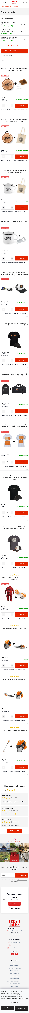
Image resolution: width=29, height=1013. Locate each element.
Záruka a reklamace (14, 973)
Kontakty (14, 963)
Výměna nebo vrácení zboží (14, 968)
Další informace (23, 998)
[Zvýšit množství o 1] (12, 105)
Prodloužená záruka (14, 965)
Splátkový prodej (14, 978)
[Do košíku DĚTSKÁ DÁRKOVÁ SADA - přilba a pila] (21, 665)
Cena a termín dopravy (14, 983)
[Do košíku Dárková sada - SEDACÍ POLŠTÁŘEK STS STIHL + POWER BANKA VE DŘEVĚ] (21, 106)
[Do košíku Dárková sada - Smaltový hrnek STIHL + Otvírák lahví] (21, 258)
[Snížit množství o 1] (3, 105)
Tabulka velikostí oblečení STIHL (14, 981)
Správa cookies (14, 986)
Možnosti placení (14, 970)
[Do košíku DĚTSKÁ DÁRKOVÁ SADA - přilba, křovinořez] (21, 767)
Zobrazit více (14, 831)
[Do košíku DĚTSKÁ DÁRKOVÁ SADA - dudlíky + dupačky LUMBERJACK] (21, 614)
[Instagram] (16, 954)
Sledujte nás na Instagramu (15, 841)
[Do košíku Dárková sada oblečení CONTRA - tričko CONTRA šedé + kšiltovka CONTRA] (21, 564)
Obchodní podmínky (14, 976)
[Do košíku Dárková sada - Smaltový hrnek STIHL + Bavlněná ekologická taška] (21, 207)
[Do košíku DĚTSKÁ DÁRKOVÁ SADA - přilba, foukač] (21, 716)
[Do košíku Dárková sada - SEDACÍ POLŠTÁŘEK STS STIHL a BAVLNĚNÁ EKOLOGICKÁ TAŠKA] (21, 157)
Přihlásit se (21, 875)
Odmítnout (7, 1008)
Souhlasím (21, 1008)
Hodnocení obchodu (14, 785)
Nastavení (14, 1002)
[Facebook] (12, 954)
